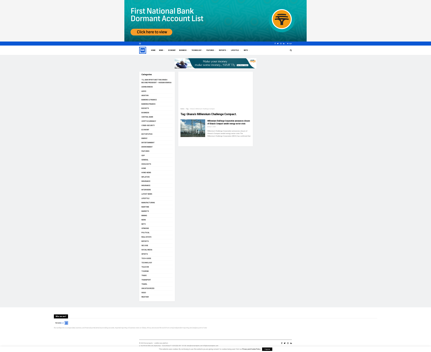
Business (183, 50)
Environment (147, 147)
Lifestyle (235, 50)
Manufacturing (148, 203)
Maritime (145, 207)
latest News (146, 194)
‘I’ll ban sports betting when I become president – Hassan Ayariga (156, 81)
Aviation (144, 95)
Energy (144, 138)
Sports (144, 254)
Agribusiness (147, 87)
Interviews (146, 190)
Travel (144, 284)
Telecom (145, 267)
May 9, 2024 (212, 126)
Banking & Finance (149, 100)
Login (290, 43)
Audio (143, 91)
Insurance (145, 181)
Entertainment (148, 143)
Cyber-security (148, 125)
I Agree (267, 349)
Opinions (145, 228)
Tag (187, 109)
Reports (222, 50)
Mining (144, 215)
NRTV (246, 50)
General (144, 160)
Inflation (145, 177)
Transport (146, 280)
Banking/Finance (148, 104)
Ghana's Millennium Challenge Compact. (202, 109)
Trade (144, 275)
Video (143, 293)
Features (210, 50)
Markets (145, 211)
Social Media (146, 250)
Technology (196, 50)
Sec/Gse (144, 245)
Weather (145, 297)
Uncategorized (147, 288)
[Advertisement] (215, 90)
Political (145, 233)
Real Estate (146, 237)
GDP (143, 155)
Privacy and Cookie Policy (251, 349)
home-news (146, 172)
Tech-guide (146, 258)
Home (153, 50)
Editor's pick (146, 134)
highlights (146, 164)
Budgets (145, 108)
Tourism (145, 271)
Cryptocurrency (148, 121)
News (161, 50)
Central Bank (147, 117)
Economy (172, 50)
